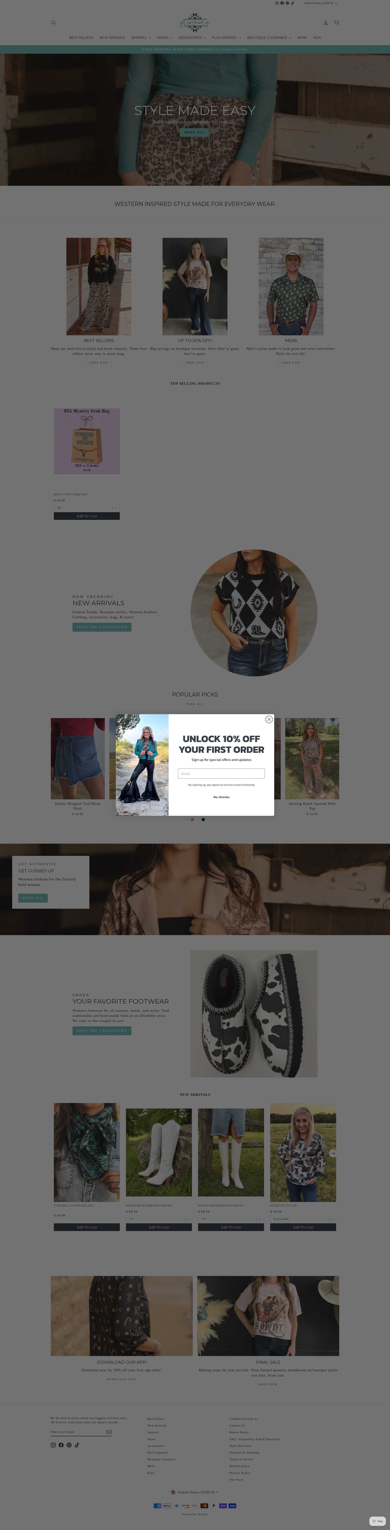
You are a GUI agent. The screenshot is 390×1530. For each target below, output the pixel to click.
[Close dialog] (269, 719)
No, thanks (221, 796)
